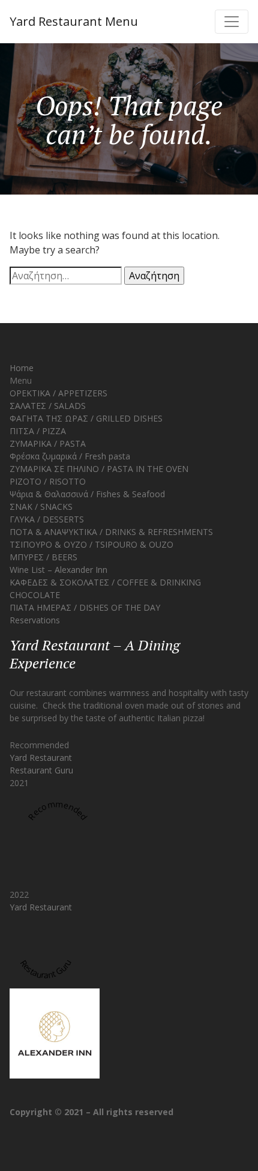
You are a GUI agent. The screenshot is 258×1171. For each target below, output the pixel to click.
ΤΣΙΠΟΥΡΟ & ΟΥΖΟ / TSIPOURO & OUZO (91, 544)
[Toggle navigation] (231, 22)
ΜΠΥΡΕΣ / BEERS (43, 557)
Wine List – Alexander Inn (58, 569)
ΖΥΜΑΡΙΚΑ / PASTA (48, 443)
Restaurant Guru (41, 770)
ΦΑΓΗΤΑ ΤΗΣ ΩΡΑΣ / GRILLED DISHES (86, 418)
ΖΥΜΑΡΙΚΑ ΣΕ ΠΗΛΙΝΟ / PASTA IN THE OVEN (99, 468)
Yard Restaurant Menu (74, 21)
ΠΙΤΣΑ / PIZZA (38, 431)
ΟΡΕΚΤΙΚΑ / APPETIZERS (58, 393)
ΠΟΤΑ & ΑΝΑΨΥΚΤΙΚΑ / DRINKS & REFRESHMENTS (111, 531)
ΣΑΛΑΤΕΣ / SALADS (48, 405)
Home (22, 368)
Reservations (35, 620)
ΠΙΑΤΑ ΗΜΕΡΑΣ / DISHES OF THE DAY (85, 607)
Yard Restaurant (41, 757)
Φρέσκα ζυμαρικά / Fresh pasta (70, 456)
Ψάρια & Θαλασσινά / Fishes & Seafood (87, 494)
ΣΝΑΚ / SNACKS (41, 506)
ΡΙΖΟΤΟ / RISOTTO (48, 481)
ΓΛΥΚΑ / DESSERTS (47, 519)
